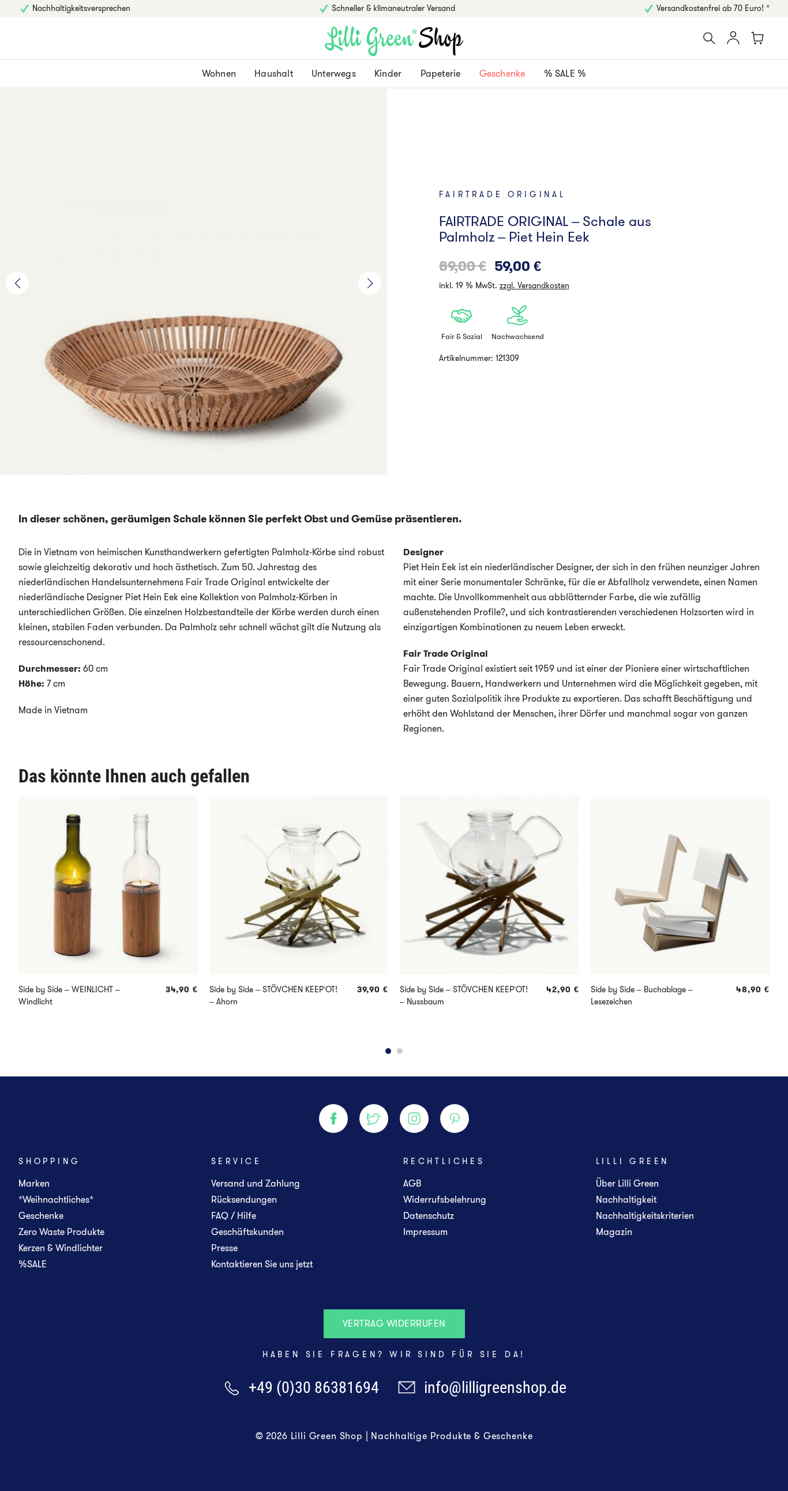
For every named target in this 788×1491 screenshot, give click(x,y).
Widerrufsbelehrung (444, 1199)
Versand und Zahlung (255, 1183)
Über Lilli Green (627, 1183)
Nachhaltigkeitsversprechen (81, 8)
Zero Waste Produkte (61, 1231)
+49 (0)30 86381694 (314, 1387)
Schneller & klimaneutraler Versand (393, 8)
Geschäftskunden (247, 1231)
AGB (412, 1183)
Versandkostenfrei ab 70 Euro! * (713, 8)
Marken (34, 1183)
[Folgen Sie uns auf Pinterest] (454, 1118)
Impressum (425, 1231)
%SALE (32, 1264)
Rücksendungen (244, 1199)
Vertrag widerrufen (394, 1323)
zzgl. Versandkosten (534, 285)
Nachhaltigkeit (626, 1199)
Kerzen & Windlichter (60, 1248)
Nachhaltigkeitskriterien (645, 1215)
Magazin (614, 1231)
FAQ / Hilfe (233, 1215)
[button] (17, 283)
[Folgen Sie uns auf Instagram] (414, 1118)
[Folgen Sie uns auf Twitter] (373, 1118)
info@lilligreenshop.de (495, 1387)
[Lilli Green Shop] (394, 41)
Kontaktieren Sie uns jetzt (262, 1264)
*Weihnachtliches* (55, 1199)
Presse (224, 1248)
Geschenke (40, 1215)
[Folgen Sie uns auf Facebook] (333, 1118)
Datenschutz (428, 1215)
